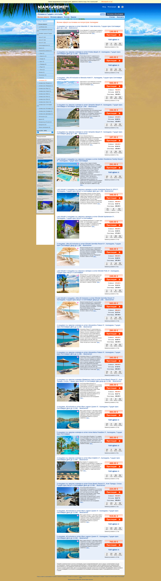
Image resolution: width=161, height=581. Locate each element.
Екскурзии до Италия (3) (44, 122)
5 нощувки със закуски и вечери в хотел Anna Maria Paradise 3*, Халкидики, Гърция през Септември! (89, 433)
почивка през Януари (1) (44, 83)
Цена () (42, 130)
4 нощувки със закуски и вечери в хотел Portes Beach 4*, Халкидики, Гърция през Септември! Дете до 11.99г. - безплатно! (88, 53)
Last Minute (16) (42, 27)
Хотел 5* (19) (41, 42)
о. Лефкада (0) (41, 64)
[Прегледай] (114, 36)
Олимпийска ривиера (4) (44, 50)
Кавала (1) (40, 48)
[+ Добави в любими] (78, 31)
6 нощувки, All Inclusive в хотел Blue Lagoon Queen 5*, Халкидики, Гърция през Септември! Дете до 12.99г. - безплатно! (87, 511)
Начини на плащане (62, 576)
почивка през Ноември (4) (44, 111)
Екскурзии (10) (41, 124)
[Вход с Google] (122, 7)
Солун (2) (40, 77)
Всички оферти (43, 17)
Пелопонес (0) (41, 75)
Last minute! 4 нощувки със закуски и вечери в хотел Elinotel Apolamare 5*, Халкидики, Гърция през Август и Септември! (85, 217)
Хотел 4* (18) (41, 40)
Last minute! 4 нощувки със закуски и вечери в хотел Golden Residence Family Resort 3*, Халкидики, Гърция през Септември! (90, 160)
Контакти (120, 17)
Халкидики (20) (42, 80)
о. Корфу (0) (41, 59)
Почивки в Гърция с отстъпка (50, 14)
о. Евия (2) (40, 53)
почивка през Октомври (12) (45, 108)
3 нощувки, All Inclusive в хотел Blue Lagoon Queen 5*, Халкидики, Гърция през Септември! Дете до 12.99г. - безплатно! (87, 407)
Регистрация (112, 7)
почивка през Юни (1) (43, 96)
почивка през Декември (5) (45, 114)
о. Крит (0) (40, 61)
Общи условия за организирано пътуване (47, 576)
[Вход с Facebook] (119, 7)
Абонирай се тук (106, 1)
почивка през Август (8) (44, 102)
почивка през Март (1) (43, 88)
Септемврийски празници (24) (44, 30)
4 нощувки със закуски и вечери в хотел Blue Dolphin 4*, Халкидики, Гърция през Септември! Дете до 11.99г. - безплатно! (88, 459)
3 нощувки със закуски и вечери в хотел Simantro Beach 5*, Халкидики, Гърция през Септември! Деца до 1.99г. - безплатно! (89, 133)
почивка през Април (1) (44, 91)
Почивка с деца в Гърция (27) (44, 34)
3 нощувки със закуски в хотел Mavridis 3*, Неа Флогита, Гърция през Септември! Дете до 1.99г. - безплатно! (88, 27)
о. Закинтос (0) (41, 56)
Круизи (73, 17)
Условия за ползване (73, 576)
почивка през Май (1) (43, 94)
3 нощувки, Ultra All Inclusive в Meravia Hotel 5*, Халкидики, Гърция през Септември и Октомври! (89, 78)
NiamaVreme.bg (71, 579)
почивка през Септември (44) (44, 105)
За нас (80, 576)
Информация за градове (98, 576)
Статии (112, 17)
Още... (93, 33)
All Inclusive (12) (42, 116)
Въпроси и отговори (87, 576)
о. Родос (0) (41, 67)
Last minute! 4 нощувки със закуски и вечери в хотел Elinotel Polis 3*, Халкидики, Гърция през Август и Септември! (88, 271)
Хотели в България (115, 14)
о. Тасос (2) (41, 69)
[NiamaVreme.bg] (53, 10)
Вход (104, 7)
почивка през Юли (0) (43, 99)
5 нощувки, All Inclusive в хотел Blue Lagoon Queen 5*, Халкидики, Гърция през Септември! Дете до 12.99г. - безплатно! (87, 537)
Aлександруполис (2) (43, 45)
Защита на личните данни (111, 576)
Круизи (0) (40, 119)
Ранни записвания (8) (43, 127)
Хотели (66, 17)
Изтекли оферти (56, 17)
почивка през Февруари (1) (45, 85)
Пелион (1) (40, 72)
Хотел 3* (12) (41, 37)
